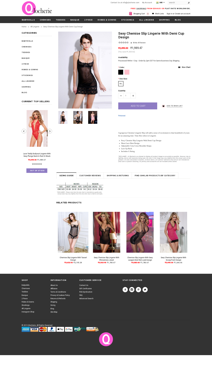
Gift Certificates (85, 288)
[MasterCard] (43, 329)
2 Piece (88, 20)
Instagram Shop (28, 312)
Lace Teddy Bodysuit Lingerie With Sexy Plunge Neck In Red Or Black (37, 155)
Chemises (45, 20)
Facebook (125, 289)
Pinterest (121, 116)
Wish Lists (159, 14)
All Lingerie (146, 20)
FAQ (80, 295)
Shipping (53, 302)
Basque (74, 20)
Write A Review (139, 43)
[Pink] (126, 72)
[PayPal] (52, 329)
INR (161, 3)
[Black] (120, 72)
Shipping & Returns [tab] (118, 175)
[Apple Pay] (60, 329)
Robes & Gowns (107, 20)
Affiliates (53, 288)
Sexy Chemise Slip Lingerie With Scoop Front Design (173, 259)
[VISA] (34, 329)
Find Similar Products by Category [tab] (155, 175)
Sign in (169, 14)
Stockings (127, 20)
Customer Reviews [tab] (90, 175)
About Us (54, 285)
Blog (52, 309)
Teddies (60, 20)
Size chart (186, 67)
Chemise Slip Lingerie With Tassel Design (73, 259)
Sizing (52, 305)
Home (24, 27)
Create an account (182, 14)
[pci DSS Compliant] (79, 329)
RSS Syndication (85, 292)
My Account (147, 3)
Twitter (145, 289)
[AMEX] (26, 329)
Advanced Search (86, 299)
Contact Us (83, 285)
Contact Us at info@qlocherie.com (125, 3)
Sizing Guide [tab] (66, 175)
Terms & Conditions (58, 292)
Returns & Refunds (57, 299)
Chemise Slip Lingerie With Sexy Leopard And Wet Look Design (140, 259)
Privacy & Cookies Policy (60, 295)
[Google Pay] (69, 329)
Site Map (53, 312)
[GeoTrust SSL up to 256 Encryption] (92, 329)
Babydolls (28, 20)
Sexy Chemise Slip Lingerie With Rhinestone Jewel (106, 259)
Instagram (131, 289)
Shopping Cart (140, 14)
